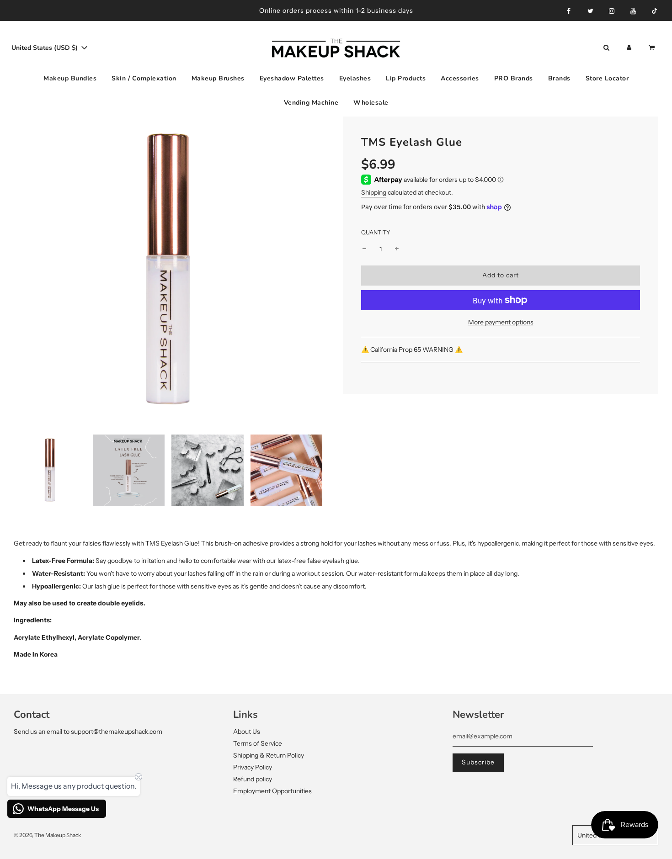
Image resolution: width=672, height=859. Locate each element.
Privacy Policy (252, 767)
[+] (397, 248)
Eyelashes (355, 78)
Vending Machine (311, 102)
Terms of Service (257, 743)
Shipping (373, 192)
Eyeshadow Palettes (292, 78)
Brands (559, 78)
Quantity (375, 231)
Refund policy (252, 779)
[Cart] (652, 48)
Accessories (460, 78)
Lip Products (406, 78)
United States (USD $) (45, 47)
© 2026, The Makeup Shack (47, 835)
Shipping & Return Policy (268, 755)
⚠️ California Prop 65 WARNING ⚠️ (412, 349)
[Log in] (629, 48)
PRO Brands (513, 78)
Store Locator (607, 78)
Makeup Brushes (218, 78)
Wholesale (371, 102)
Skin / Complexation (144, 78)
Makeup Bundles (69, 78)
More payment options (500, 322)
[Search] (606, 48)
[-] (364, 248)
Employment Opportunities (272, 791)
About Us (246, 731)
